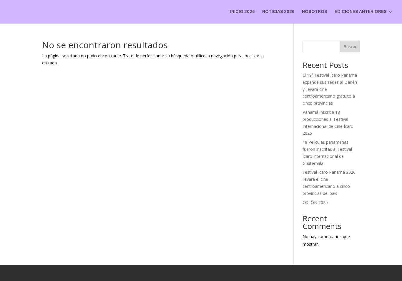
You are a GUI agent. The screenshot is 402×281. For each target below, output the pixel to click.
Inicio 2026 (242, 12)
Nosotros (314, 12)
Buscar (350, 46)
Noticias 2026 (278, 12)
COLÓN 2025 (315, 202)
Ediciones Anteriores (361, 12)
